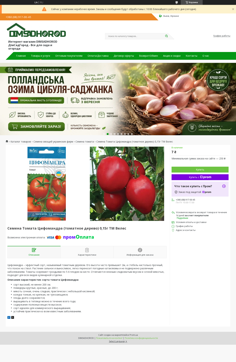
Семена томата (84, 141)
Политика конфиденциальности (141, 338)
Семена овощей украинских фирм (53, 141)
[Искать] (166, 36)
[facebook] (8, 318)
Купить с (194, 177)
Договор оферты (124, 56)
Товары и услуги (40, 56)
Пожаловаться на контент (109, 338)
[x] (12, 318)
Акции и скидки (172, 56)
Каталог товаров (21, 141)
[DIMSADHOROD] (36, 30)
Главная (21, 56)
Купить (200, 169)
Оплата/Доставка (98, 56)
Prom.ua (134, 335)
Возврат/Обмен (148, 56)
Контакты (191, 56)
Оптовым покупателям (68, 56)
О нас (205, 56)
